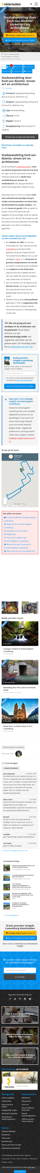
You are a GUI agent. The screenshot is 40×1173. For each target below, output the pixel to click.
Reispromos (19, 67)
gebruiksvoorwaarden (24, 380)
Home (5, 54)
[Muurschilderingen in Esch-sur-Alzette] (10, 607)
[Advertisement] (20, 578)
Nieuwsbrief (26, 1101)
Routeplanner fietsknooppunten (8, 1118)
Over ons (25, 1104)
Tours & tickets (29, 67)
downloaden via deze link (21, 346)
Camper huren (18, 71)
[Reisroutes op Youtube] (30, 999)
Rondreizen (6, 1135)
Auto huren (28, 71)
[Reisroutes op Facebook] (10, 999)
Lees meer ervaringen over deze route (15, 851)
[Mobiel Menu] (36, 4)
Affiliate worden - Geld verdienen (28, 1120)
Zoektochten (6, 1101)
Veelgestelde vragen (9, 1110)
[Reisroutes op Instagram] (25, 999)
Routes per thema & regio (11, 1145)
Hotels (10, 66)
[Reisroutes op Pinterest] (20, 999)
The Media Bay (7, 1155)
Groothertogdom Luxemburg (10, 56)
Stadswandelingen (14, 54)
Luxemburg (11, 249)
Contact (10, 1162)
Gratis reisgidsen (8, 1098)
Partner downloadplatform (29, 1114)
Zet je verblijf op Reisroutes (28, 1109)
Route (4, 67)
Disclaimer (25, 1159)
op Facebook (15, 1069)
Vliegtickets (7, 71)
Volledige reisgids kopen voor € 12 (21, 35)
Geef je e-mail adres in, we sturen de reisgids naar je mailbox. (18, 367)
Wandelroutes (7, 1141)
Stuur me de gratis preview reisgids (21, 40)
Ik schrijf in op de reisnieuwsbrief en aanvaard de (20, 379)
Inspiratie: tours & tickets (17, 531)
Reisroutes (11, 4)
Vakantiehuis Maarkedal (11, 1148)
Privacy (13, 1159)
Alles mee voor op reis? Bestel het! (20, 551)
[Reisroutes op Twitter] (15, 999)
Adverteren (26, 1098)
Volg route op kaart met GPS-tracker (21, 137)
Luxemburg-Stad (23, 166)
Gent (18, 259)
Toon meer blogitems (11, 915)
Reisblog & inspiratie (9, 1113)
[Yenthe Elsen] (18, 753)
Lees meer (31, 1167)
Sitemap (4, 1162)
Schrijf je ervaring (11, 768)
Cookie (19, 1159)
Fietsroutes (6, 1138)
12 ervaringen (8, 88)
